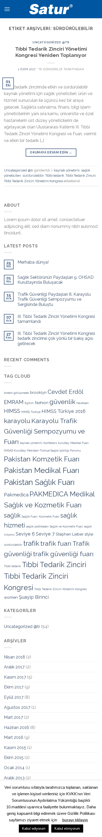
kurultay (63, 442)
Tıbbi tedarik (54, 175)
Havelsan (82, 403)
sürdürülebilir (33, 175)
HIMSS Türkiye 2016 (64, 411)
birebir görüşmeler (16, 392)
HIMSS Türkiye (31, 411)
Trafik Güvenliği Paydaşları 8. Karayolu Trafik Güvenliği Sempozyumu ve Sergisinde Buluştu (54, 299)
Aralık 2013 (14, 777)
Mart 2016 (13, 737)
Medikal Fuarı (79, 442)
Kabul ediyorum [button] (34, 828)
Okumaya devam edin (51, 152)
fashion (41, 402)
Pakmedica (16, 494)
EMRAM (14, 402)
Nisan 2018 (14, 657)
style (88, 534)
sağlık (12, 515)
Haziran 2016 (16, 727)
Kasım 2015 (15, 747)
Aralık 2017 (14, 666)
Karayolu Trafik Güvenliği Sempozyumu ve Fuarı (44, 431)
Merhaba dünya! (33, 262)
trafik (31, 543)
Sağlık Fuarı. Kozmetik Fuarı (40, 516)
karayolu (17, 421)
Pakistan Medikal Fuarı (41, 470)
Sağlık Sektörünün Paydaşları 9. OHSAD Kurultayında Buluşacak (56, 280)
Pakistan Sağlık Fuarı (39, 482)
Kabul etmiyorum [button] (67, 828)
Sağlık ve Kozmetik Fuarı (66, 526)
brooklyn (38, 392)
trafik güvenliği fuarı (63, 554)
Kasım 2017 (15, 677)
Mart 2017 (13, 717)
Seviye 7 (45, 534)
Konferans (50, 442)
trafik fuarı (55, 543)
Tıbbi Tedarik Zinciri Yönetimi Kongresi (33, 181)
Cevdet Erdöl (65, 391)
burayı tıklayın (75, 820)
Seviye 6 (25, 534)
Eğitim (29, 403)
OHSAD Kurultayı (15, 450)
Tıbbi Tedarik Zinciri (81, 175)
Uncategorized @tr (51, 42)
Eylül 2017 (14, 697)
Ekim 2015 (14, 757)
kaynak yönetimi (67, 170)
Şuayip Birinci (34, 597)
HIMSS (12, 411)
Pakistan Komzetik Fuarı (42, 459)
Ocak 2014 (14, 767)
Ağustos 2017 (17, 707)
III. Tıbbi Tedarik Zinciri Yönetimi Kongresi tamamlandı (56, 319)
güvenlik (62, 402)
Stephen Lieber (69, 534)
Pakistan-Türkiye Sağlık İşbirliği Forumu (54, 450)
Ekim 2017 (14, 687)
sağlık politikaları (37, 526)
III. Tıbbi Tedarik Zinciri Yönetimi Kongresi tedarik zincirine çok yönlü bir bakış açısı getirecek (56, 338)
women (11, 597)
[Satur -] (51, 9)
